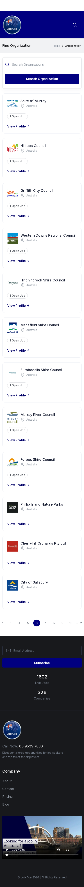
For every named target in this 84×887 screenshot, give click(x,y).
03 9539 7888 (31, 746)
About (7, 781)
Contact (8, 789)
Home (56, 45)
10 (71, 623)
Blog (5, 804)
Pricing (7, 797)
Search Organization (42, 79)
